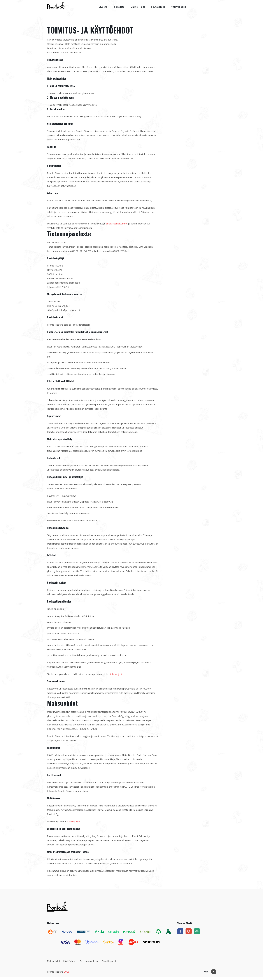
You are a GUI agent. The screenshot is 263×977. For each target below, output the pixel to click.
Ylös (206, 971)
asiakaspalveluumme (117, 223)
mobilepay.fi (73, 821)
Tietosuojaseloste (89, 961)
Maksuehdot (53, 961)
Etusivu (103, 6)
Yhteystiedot (178, 6)
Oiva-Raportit (109, 961)
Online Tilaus (138, 6)
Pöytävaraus (158, 6)
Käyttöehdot (69, 961)
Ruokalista (118, 6)
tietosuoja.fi (115, 673)
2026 (66, 971)
